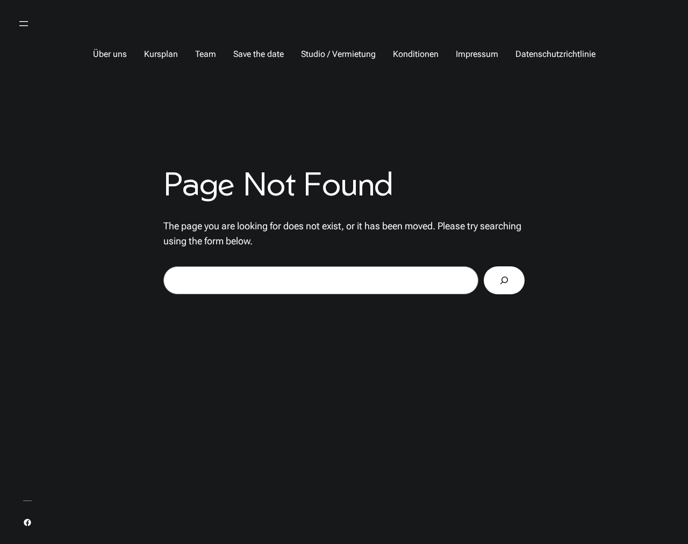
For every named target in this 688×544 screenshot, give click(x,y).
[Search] (504, 280)
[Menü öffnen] (23, 23)
